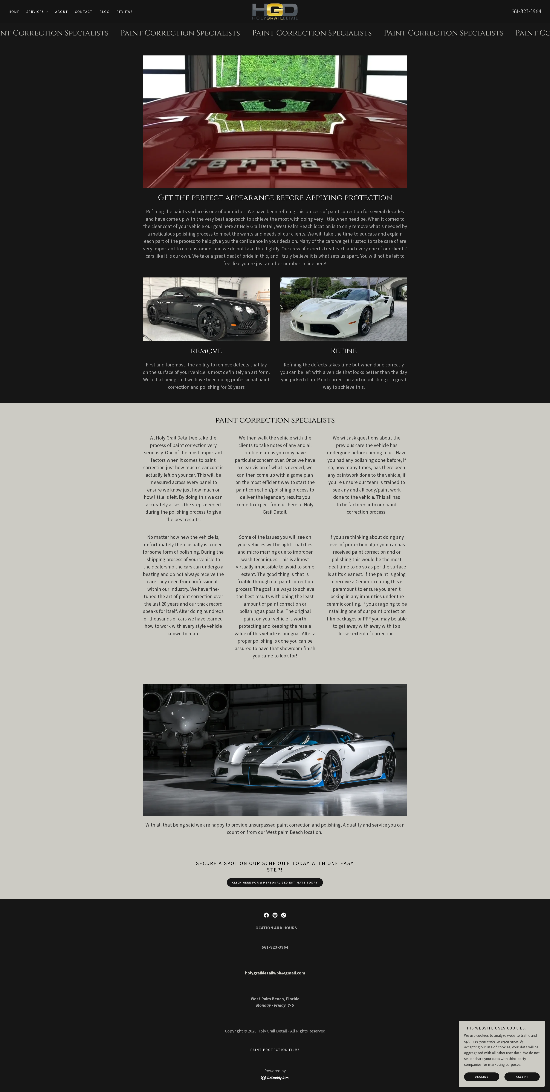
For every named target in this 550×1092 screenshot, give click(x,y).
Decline (481, 1076)
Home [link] (14, 11)
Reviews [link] (124, 11)
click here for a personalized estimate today (275, 882)
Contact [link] (84, 11)
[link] (275, 11)
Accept (522, 1076)
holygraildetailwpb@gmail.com (275, 973)
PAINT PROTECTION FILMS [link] (275, 1050)
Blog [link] (104, 11)
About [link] (61, 11)
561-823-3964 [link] (526, 11)
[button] (37, 11)
